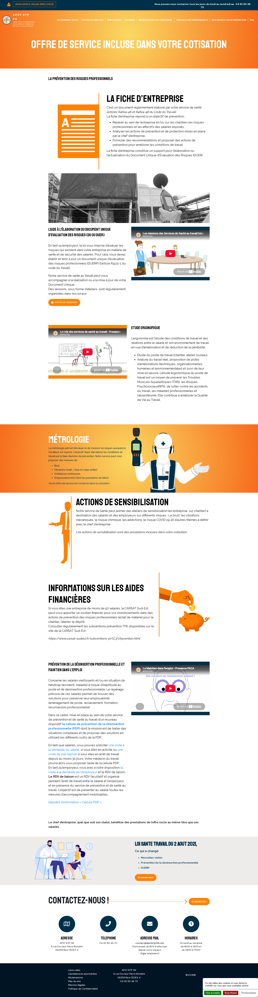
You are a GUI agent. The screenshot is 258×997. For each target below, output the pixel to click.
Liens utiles (74, 970)
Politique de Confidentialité (83, 988)
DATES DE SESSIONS (66, 302)
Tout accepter (213, 993)
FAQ (252, 20)
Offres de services (93, 20)
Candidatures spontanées (82, 973)
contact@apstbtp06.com (149, 943)
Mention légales (76, 985)
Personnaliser (248, 993)
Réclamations (75, 977)
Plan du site (74, 981)
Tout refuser (230, 993)
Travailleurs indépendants (192, 20)
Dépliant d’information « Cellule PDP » (74, 802)
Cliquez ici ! (199, 901)
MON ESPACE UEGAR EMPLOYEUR (34, 4)
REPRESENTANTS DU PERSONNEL (155, 20)
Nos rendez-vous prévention (229, 20)
